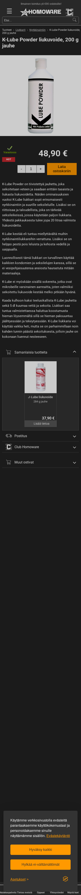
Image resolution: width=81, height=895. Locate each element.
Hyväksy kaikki (40, 849)
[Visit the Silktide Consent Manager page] (65, 879)
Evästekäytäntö (58, 835)
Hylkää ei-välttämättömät (40, 864)
